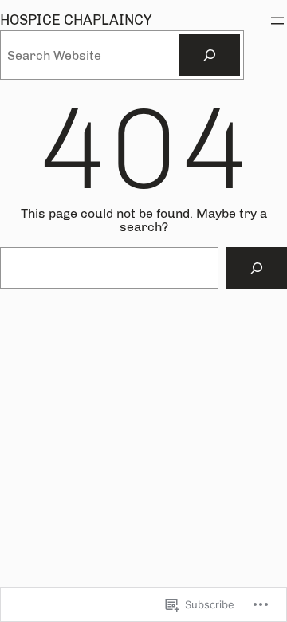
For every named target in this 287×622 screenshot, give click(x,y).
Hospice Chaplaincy (75, 20)
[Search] (209, 55)
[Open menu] (277, 20)
